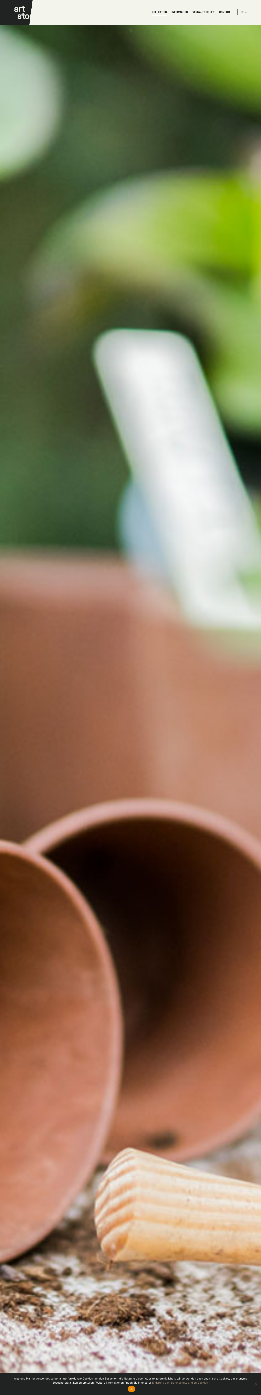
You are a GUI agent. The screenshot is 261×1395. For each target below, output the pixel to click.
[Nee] (256, 1384)
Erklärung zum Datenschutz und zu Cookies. (180, 1382)
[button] (244, 12)
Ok (131, 1389)
